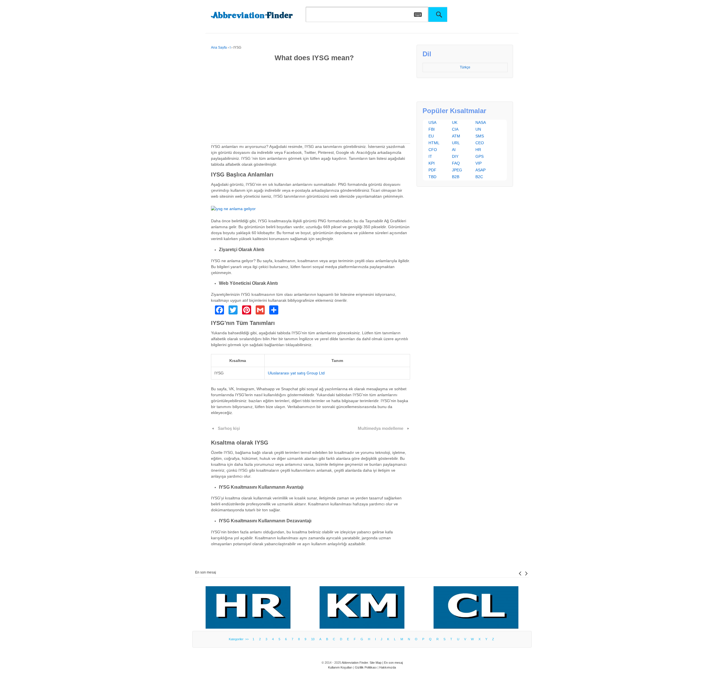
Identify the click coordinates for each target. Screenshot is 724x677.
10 (312, 639)
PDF (432, 170)
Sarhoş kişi (229, 428)
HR (478, 149)
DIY (455, 156)
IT (430, 156)
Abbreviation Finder (355, 662)
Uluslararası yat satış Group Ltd (296, 373)
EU (431, 136)
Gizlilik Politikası (366, 667)
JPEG (457, 170)
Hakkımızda (387, 667)
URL (456, 143)
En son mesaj (205, 572)
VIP (478, 163)
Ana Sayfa (219, 47)
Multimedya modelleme (380, 428)
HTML (433, 143)
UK (454, 122)
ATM (456, 136)
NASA (480, 122)
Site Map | (377, 662)
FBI (431, 129)
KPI (431, 163)
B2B (455, 176)
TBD (432, 176)
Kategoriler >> (239, 639)
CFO (432, 149)
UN (478, 129)
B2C (479, 176)
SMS (479, 136)
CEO (479, 143)
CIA (455, 129)
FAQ (456, 163)
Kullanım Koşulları (340, 667)
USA (432, 122)
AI (454, 149)
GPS (479, 156)
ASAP (480, 170)
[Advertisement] (310, 103)
